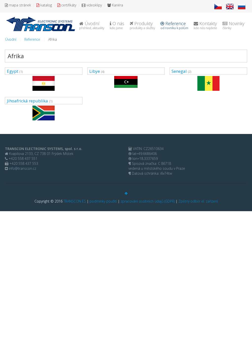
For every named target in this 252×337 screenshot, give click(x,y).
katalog (45, 5)
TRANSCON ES (74, 201)
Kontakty (205, 25)
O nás (117, 25)
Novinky (233, 25)
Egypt (12, 71)
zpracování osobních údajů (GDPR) (148, 201)
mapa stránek (19, 5)
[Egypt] (43, 83)
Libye (94, 71)
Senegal (179, 71)
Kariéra (117, 5)
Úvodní (91, 25)
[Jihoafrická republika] (43, 113)
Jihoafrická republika (27, 101)
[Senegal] (208, 83)
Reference (174, 25)
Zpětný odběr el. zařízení (198, 201)
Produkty (142, 25)
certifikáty (68, 5)
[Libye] (126, 82)
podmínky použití (103, 201)
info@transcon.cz (22, 168)
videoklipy (93, 5)
